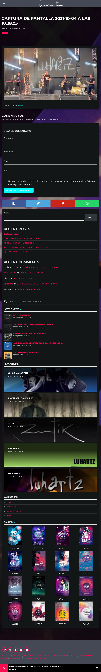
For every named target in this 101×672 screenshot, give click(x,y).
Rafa (20, 105)
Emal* (7, 161)
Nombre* (8, 151)
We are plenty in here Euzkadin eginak (45, 656)
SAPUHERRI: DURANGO (31, 272)
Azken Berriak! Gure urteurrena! (19, 242)
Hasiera (6, 656)
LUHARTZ (17, 656)
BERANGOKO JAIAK (32, 289)
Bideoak (27, 658)
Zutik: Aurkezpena (12, 233)
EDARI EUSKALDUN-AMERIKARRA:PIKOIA (37, 283)
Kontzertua (12, 506)
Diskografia (85, 656)
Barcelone (8, 283)
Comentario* (10, 138)
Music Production (15, 511)
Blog (9, 502)
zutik (9, 515)
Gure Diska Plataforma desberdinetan (22, 238)
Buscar (6, 213)
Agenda (72, 656)
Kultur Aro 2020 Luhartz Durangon (41, 267)
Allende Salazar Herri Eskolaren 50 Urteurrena (26, 247)
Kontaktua (40, 658)
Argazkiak (15, 658)
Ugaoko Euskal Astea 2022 (16, 251)
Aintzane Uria (10, 272)
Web (6, 170)
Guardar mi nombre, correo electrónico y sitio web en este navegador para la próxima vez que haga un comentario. (52, 181)
